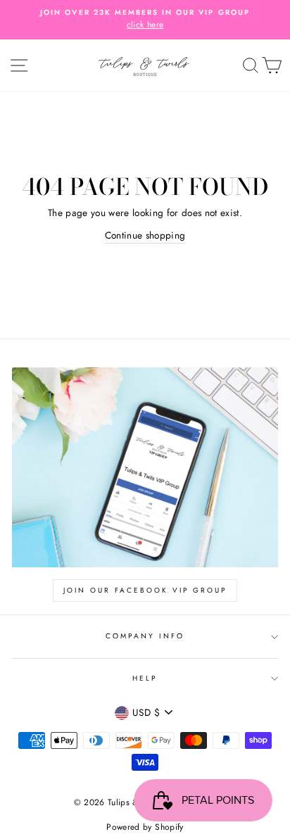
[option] (145, 19)
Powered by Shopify (144, 827)
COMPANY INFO (145, 636)
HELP (145, 678)
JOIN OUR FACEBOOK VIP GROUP (145, 590)
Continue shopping (145, 235)
